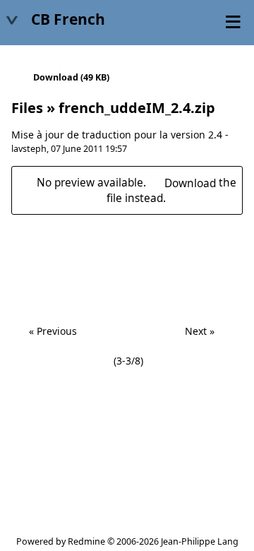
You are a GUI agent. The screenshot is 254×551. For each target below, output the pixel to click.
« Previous (53, 331)
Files (27, 107)
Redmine (86, 541)
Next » (199, 331)
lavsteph (29, 149)
